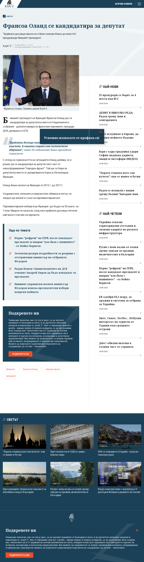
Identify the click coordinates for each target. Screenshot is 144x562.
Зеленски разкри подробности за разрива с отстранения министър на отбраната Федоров (44, 257)
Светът (9, 16)
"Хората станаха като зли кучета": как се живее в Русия (24, 453)
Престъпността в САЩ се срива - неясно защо (68, 453)
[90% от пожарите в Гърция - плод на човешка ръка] (119, 436)
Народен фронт (53, 369)
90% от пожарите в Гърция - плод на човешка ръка (118, 453)
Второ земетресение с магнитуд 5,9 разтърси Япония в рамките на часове (119, 491)
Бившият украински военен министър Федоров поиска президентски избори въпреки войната (41, 288)
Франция (10, 369)
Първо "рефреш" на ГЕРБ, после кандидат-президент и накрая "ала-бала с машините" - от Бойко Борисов (44, 242)
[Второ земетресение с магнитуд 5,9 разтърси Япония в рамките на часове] (119, 474)
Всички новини (123, 4)
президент (11, 376)
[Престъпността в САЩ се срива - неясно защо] (72, 436)
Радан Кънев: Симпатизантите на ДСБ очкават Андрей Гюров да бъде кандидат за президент (45, 272)
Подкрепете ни (20, 354)
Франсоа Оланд (30, 369)
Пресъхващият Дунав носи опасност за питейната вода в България (24, 491)
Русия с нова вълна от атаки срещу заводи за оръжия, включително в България (69, 492)
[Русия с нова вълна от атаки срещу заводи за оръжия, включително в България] (72, 474)
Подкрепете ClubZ (19, 555)
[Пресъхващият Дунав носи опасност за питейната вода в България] (24, 474)
